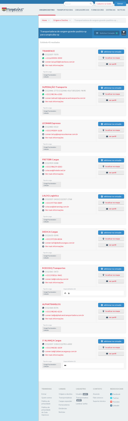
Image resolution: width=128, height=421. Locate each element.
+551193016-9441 (53, 275)
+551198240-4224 (53, 311)
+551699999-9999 (53, 58)
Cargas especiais (82, 10)
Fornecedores (64, 405)
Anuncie (96, 394)
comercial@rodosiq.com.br (56, 279)
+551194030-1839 (53, 347)
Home (44, 20)
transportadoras (65, 10)
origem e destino (47, 10)
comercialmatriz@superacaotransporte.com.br (65, 98)
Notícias (121, 10)
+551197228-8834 (53, 239)
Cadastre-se (104, 4)
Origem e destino (65, 394)
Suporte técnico (99, 401)
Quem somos (47, 398)
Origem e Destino (60, 20)
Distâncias (63, 408)
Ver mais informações (54, 65)
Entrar (120, 4)
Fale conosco (98, 398)
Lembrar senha (81, 404)
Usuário (81, 394)
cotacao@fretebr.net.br (55, 170)
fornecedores (97, 10)
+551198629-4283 (53, 166)
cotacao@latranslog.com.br (57, 206)
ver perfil (112, 64)
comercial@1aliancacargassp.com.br (61, 351)
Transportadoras (65, 398)
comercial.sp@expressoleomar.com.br (61, 134)
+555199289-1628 (53, 130)
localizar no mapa (112, 58)
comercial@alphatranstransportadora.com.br (64, 315)
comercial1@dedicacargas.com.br (59, 243)
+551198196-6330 (53, 94)
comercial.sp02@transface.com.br (60, 62)
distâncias (110, 10)
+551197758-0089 (53, 203)
